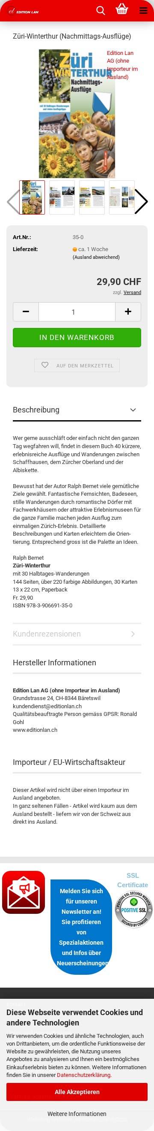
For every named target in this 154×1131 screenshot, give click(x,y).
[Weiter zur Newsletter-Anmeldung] (24, 892)
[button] (141, 202)
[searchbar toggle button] (100, 10)
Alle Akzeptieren (77, 1092)
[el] (21, 10)
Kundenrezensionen (47, 633)
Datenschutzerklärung (83, 1075)
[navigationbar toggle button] (143, 10)
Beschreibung (36, 409)
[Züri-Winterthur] (77, 113)
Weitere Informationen (77, 1113)
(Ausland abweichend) (96, 257)
